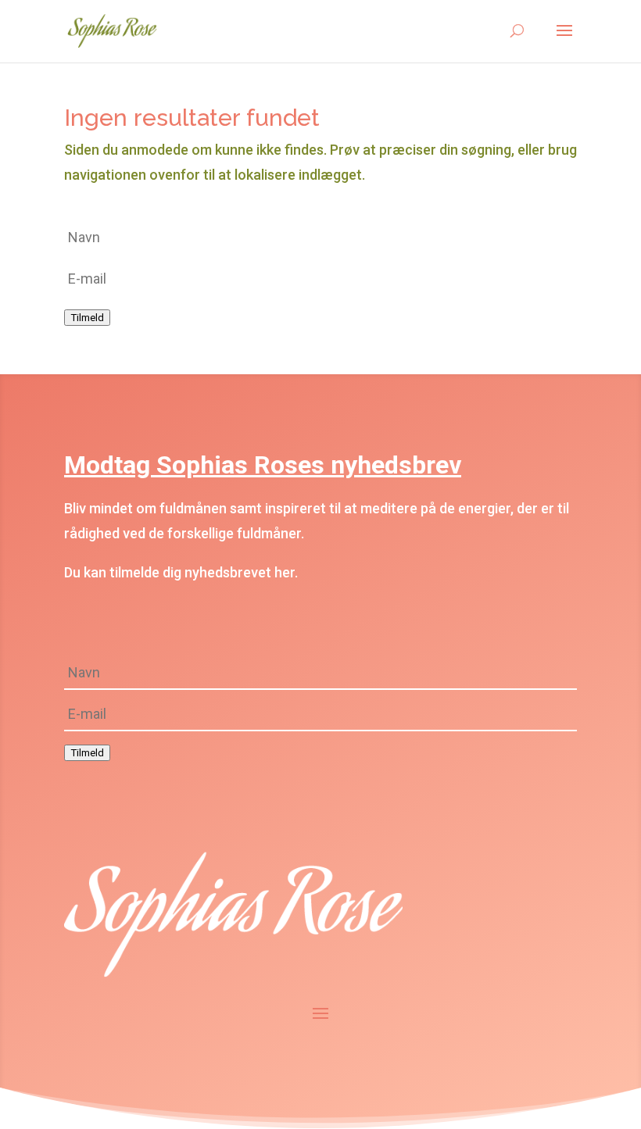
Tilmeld (87, 317)
